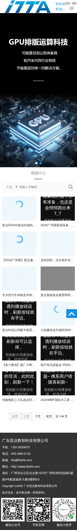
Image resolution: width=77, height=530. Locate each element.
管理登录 (38, 492)
